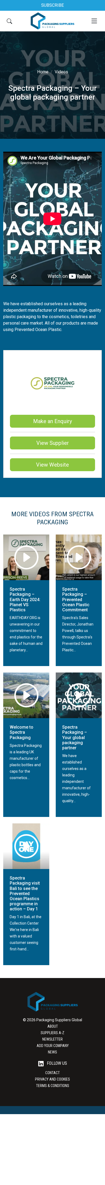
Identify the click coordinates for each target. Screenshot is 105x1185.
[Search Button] (9, 21)
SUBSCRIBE (52, 5)
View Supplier (52, 443)
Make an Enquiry (52, 421)
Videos (61, 71)
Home (42, 71)
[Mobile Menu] (94, 21)
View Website (52, 464)
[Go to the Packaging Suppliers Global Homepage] (52, 21)
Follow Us (56, 1063)
